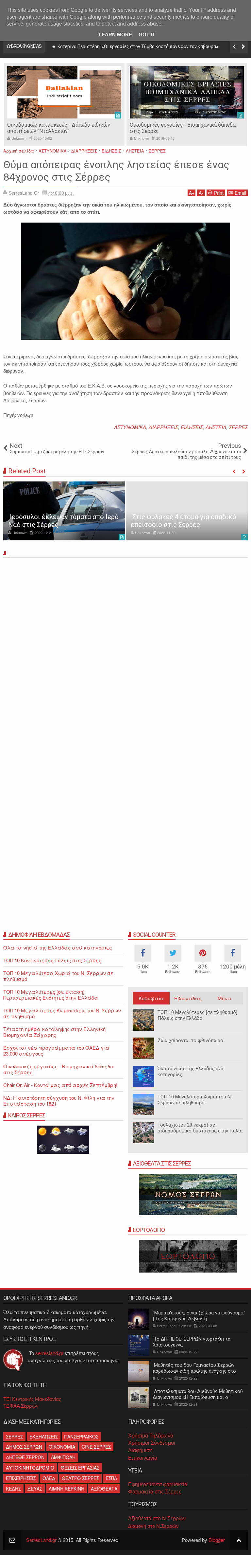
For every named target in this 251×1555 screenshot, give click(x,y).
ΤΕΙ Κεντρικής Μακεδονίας (32, 1399)
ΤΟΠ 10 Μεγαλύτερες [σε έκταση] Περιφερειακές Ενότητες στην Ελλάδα (50, 994)
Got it (147, 34)
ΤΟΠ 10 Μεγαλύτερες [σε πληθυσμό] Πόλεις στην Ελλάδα (197, 1015)
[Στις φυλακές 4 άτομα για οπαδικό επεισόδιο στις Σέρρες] (187, 510)
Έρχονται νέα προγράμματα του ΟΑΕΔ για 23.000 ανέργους (56, 1050)
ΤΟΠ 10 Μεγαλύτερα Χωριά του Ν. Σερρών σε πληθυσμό (195, 1100)
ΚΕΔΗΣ (13, 1488)
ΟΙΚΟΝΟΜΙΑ (62, 1446)
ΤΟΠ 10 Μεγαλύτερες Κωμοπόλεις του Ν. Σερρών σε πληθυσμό (62, 1013)
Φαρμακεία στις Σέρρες (154, 1491)
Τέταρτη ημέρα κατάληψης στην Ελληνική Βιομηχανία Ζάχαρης (54, 1031)
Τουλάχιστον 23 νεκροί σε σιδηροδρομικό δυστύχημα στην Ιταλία (200, 1128)
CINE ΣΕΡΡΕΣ (96, 1446)
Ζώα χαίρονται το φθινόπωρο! (191, 1040)
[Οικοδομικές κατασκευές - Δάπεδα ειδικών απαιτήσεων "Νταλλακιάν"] (64, 92)
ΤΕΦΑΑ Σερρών (21, 1406)
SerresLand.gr (41, 1539)
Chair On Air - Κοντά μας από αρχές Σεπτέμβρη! (60, 1084)
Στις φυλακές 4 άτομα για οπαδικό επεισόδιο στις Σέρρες (183, 521)
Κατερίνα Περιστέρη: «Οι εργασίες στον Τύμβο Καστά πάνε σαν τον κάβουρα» (137, 46)
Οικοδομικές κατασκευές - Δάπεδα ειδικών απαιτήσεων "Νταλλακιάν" (58, 128)
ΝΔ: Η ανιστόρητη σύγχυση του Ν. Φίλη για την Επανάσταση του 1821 (58, 1100)
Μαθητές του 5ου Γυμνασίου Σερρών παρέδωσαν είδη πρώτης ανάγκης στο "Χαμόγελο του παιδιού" (194, 1371)
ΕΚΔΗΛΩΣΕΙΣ (43, 1436)
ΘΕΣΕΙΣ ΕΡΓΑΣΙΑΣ (80, 1467)
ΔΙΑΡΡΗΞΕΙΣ (163, 427)
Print (219, 193)
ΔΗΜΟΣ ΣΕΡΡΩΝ (24, 1446)
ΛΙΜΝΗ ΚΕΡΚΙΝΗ (66, 1488)
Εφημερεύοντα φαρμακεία (157, 1484)
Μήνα (224, 998)
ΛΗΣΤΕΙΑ (216, 427)
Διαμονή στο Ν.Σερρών (153, 1526)
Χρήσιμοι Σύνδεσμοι (151, 1443)
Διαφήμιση (140, 1450)
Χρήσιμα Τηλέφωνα (150, 1435)
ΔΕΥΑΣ (34, 1488)
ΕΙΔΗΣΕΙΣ (192, 427)
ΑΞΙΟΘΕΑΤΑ (104, 1488)
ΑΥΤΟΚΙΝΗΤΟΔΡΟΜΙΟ (30, 1467)
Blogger (217, 1539)
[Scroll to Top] (239, 1540)
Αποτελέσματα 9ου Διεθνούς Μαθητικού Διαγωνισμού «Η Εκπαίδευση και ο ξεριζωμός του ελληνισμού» (198, 1397)
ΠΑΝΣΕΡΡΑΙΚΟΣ (81, 1436)
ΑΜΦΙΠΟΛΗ (63, 1457)
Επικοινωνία (142, 1458)
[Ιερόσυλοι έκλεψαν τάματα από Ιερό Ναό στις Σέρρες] (64, 510)
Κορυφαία (151, 998)
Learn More (115, 34)
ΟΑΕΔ (48, 1478)
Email (240, 193)
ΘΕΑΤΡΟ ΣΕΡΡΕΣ (80, 1478)
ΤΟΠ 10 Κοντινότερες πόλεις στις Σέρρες (52, 960)
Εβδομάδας (188, 998)
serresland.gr (49, 1353)
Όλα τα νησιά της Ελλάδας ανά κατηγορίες (57, 947)
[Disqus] (125, 651)
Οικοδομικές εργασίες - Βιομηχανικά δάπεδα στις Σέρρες (58, 1069)
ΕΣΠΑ (111, 1478)
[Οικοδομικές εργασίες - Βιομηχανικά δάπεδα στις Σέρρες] (187, 92)
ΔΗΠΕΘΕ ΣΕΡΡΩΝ (25, 1457)
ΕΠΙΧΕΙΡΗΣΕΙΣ (21, 1478)
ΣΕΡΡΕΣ (238, 427)
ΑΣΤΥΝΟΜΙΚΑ (130, 427)
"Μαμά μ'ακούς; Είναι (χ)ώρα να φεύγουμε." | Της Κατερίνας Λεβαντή (199, 1316)
